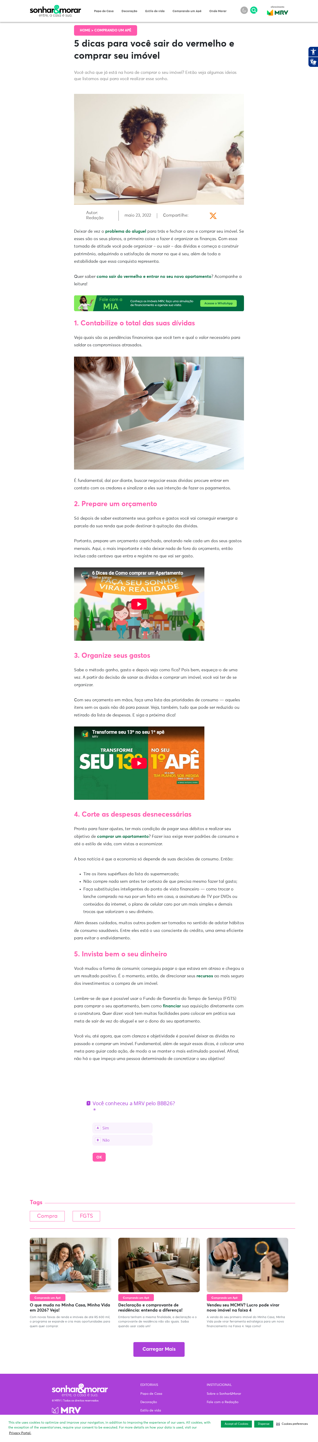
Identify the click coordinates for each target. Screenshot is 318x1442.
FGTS (86, 1216)
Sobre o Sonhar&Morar (224, 1393)
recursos (204, 976)
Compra (47, 1216)
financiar (172, 1006)
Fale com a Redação (222, 1402)
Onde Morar (218, 11)
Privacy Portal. (20, 1433)
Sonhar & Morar (55, 7)
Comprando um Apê (187, 11)
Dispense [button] (264, 1424)
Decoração (129, 11)
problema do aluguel (125, 231)
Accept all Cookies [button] (236, 1424)
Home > (87, 30)
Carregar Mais (159, 1349)
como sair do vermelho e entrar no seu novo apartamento (154, 277)
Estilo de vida (155, 11)
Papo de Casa (104, 11)
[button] (292, 1424)
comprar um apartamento (123, 837)
